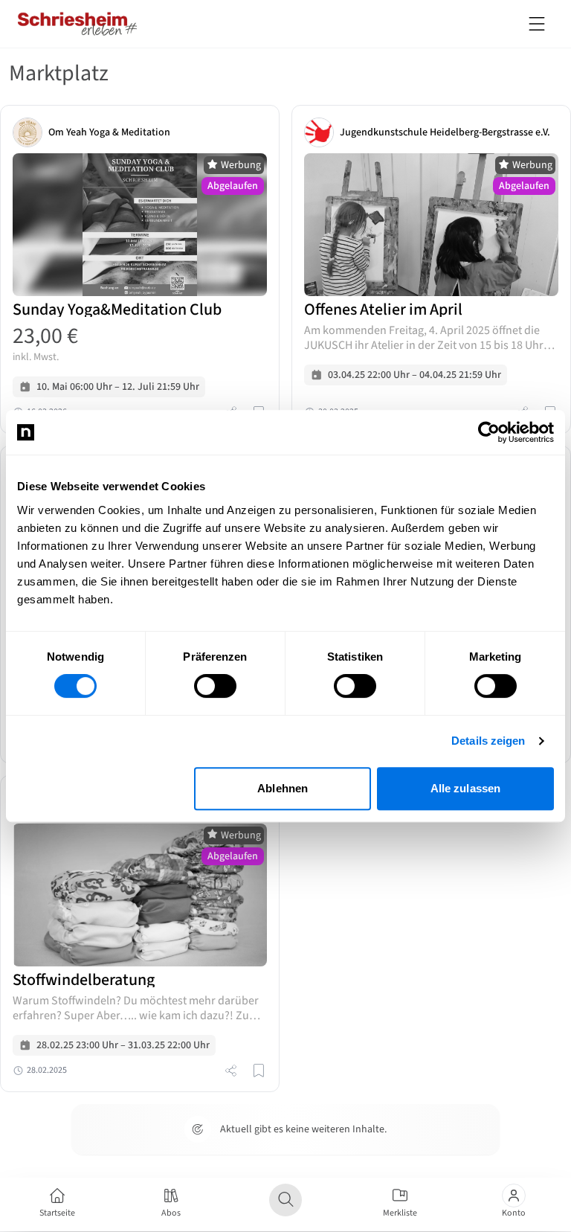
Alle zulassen (465, 788)
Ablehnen (282, 788)
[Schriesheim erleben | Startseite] (77, 24)
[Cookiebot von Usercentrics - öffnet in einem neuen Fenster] (489, 432)
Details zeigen (488, 740)
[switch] (215, 686)
